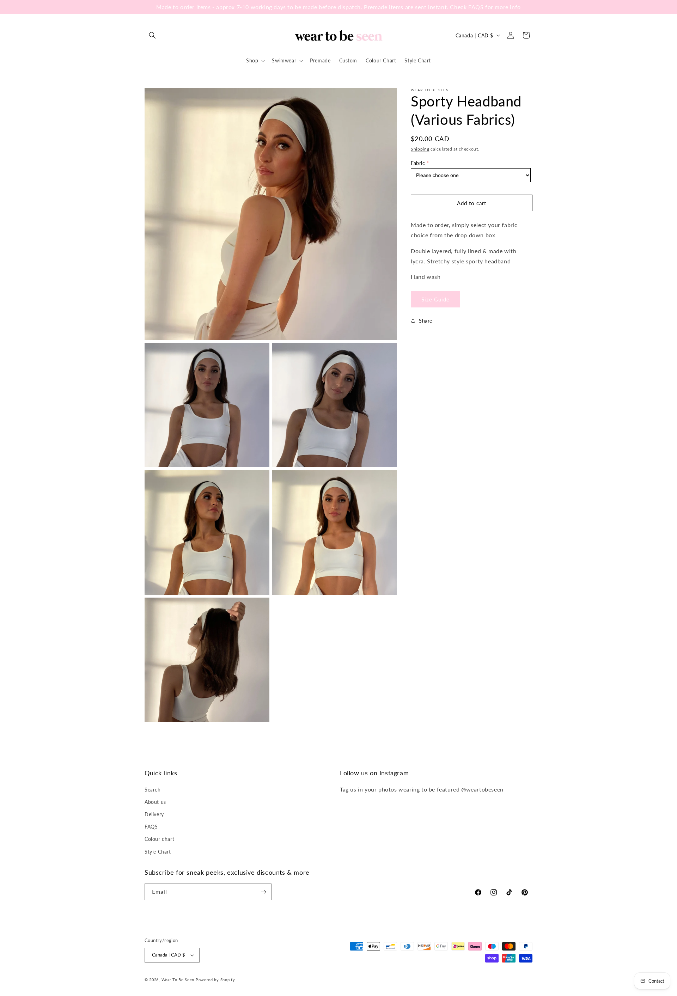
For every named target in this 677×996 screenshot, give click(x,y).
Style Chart (158, 852)
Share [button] (425, 320)
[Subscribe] (263, 892)
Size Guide (435, 299)
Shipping (420, 149)
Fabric (418, 163)
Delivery (154, 814)
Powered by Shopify (215, 979)
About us (155, 802)
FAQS (151, 827)
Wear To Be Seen (178, 979)
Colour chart (159, 839)
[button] (152, 35)
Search (153, 790)
